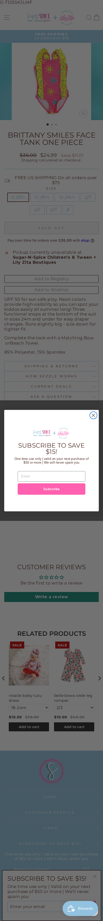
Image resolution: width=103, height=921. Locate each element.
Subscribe (51, 488)
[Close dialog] (93, 415)
